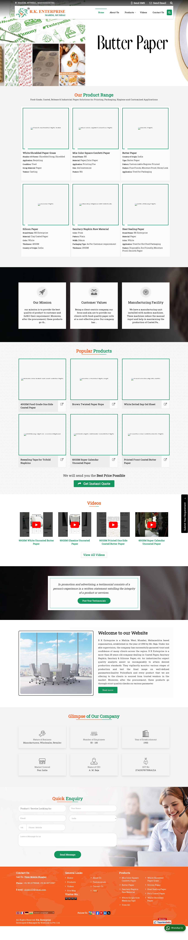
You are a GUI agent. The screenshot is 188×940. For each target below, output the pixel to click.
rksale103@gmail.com (35, 889)
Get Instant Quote (96, 483)
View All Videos (94, 555)
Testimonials (99, 882)
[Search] (171, 2)
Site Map (71, 890)
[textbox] (42, 808)
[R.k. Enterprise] (41, 12)
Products (129, 12)
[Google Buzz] (90, 912)
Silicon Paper (30, 229)
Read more (107, 690)
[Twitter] (108, 912)
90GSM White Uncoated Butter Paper (36, 542)
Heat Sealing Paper (133, 229)
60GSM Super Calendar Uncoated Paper (85, 461)
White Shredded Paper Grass (39, 152)
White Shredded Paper (155, 899)
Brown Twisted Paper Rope (88, 404)
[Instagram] (94, 912)
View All (126, 905)
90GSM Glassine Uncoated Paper (75, 542)
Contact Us (158, 12)
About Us (114, 12)
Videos (143, 12)
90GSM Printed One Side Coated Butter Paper (113, 542)
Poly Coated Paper (156, 893)
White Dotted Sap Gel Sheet (139, 404)
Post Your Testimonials (94, 600)
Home (101, 12)
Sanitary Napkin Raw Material (91, 229)
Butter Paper (129, 152)
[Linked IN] (105, 912)
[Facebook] (97, 912)
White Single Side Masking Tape (131, 899)
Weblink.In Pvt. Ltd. (50, 922)
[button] (35, 877)
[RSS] (95, 890)
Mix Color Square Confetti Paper (91, 152)
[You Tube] (101, 912)
